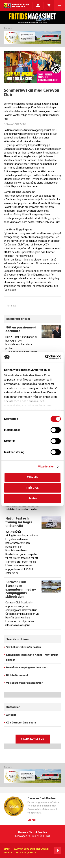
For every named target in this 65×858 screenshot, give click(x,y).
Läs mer (31, 819)
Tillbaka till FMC (32, 739)
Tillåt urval (32, 487)
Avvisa (32, 498)
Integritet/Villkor (26, 853)
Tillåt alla (32, 477)
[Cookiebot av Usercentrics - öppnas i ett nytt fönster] (46, 357)
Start (7, 849)
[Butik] (48, 5)
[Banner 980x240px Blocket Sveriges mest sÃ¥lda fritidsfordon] (32, 37)
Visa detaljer (46, 466)
